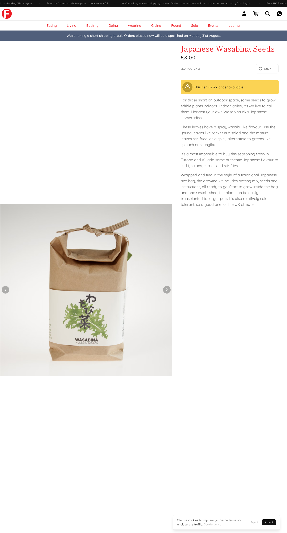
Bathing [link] (92, 25)
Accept (269, 522)
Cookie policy (212, 524)
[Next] (167, 290)
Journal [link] (235, 25)
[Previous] (5, 290)
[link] (6, 13)
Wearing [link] (134, 25)
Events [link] (213, 25)
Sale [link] (194, 25)
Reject (254, 522)
